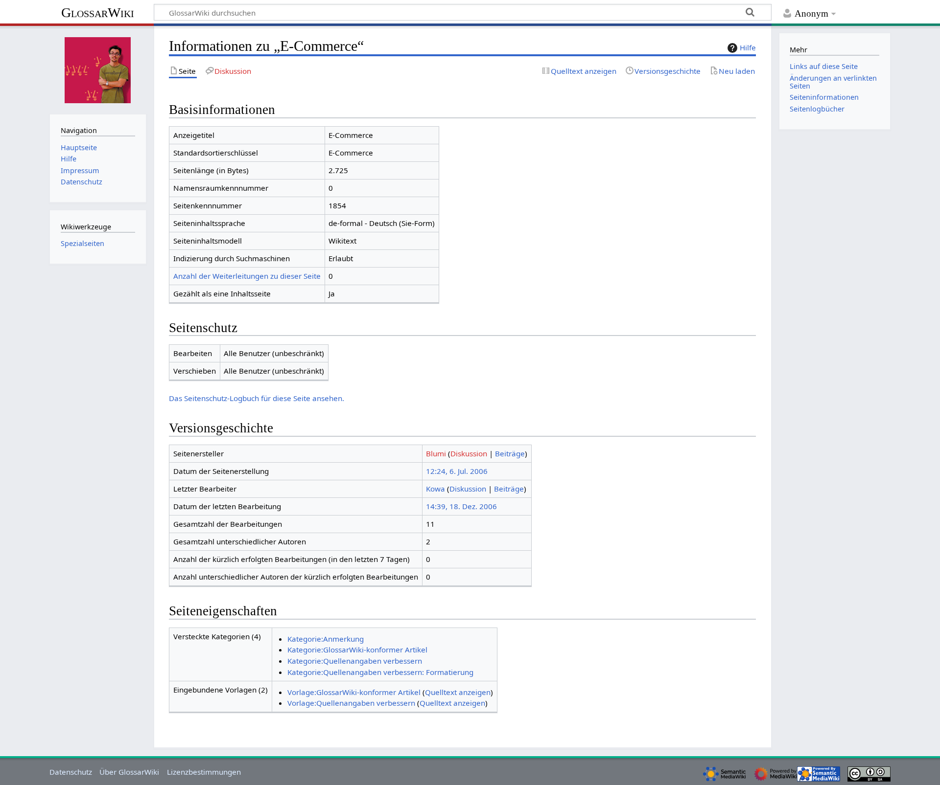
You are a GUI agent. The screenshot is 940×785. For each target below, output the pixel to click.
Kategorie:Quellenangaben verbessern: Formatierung (380, 672)
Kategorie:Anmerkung (325, 639)
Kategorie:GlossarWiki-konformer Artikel (357, 649)
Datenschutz (70, 772)
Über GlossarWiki (129, 772)
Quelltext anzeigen (458, 692)
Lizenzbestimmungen (204, 772)
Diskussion (468, 453)
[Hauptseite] (97, 69)
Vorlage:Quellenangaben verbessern (351, 703)
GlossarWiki (97, 12)
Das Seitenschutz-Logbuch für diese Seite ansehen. (256, 398)
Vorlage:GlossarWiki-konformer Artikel (354, 692)
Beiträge (510, 453)
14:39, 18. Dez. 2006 (461, 506)
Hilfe (748, 47)
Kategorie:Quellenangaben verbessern (354, 661)
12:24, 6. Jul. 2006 (457, 471)
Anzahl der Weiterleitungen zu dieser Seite (247, 276)
